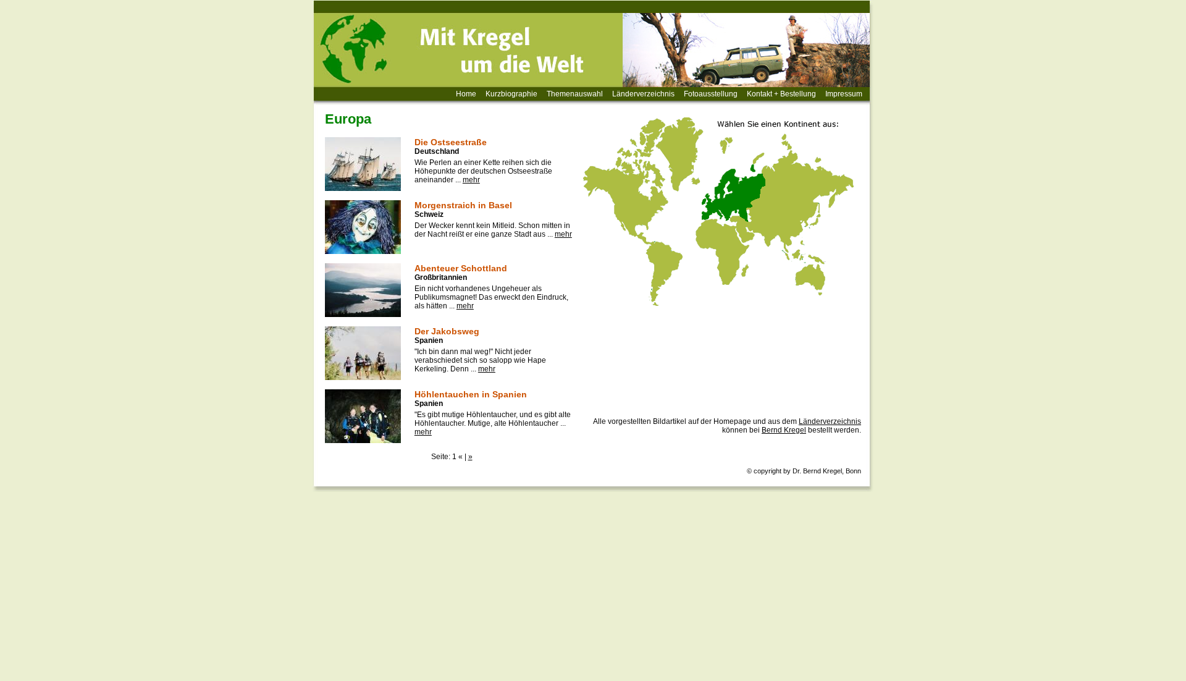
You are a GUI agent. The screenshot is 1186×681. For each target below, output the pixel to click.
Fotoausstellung (711, 94)
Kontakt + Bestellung (781, 94)
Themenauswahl (575, 94)
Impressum (843, 94)
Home (466, 94)
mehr (471, 180)
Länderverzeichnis (643, 94)
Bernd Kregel (784, 430)
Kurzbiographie (511, 94)
